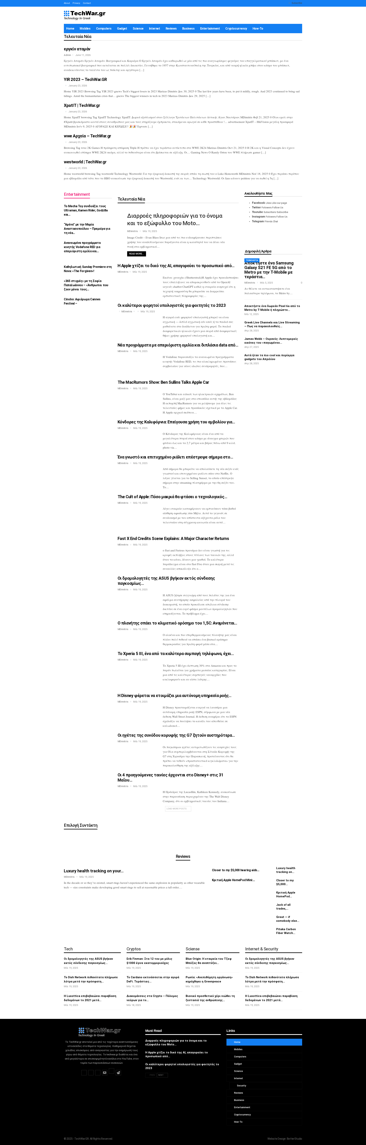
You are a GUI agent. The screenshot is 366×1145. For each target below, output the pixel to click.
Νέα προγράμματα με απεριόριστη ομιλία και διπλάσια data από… (178, 345)
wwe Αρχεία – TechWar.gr (87, 136)
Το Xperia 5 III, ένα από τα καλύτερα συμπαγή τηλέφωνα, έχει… (176, 653)
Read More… (136, 253)
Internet (154, 28)
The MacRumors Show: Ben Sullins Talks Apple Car (163, 382)
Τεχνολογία (252, 260)
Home (70, 28)
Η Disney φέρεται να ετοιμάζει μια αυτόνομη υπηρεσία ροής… (174, 695)
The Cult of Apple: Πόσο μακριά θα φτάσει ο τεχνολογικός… (172, 496)
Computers (104, 28)
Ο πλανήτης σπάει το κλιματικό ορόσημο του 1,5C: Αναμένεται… (177, 623)
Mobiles (85, 28)
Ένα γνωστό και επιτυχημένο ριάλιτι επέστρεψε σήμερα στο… (175, 457)
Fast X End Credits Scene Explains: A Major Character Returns (173, 538)
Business (188, 28)
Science (138, 28)
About (67, 3)
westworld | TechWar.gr (85, 162)
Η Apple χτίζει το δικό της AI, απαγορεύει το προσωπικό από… (176, 265)
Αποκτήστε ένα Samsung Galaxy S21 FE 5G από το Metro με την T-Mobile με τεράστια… (269, 270)
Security (241, 1085)
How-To (258, 28)
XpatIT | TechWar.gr (82, 105)
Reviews (171, 28)
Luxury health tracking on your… (94, 871)
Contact (87, 3)
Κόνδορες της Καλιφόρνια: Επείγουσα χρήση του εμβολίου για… (176, 422)
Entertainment (210, 28)
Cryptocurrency (236, 28)
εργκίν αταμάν (77, 49)
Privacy (76, 3)
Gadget (122, 28)
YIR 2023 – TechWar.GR (85, 79)
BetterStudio (294, 1138)
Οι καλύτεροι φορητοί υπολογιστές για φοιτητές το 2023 (172, 305)
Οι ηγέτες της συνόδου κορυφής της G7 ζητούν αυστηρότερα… (176, 735)
